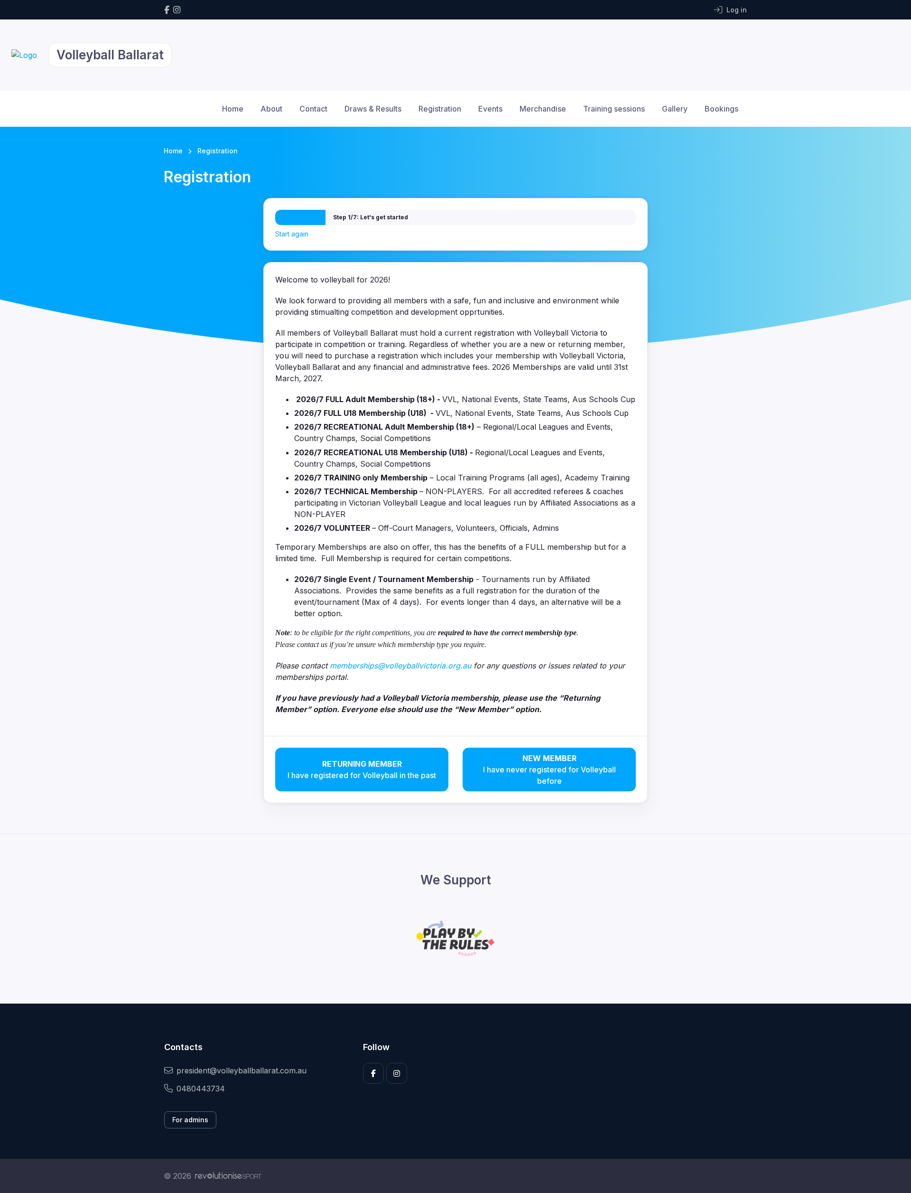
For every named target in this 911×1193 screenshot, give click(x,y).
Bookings (721, 108)
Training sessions (614, 108)
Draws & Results (372, 108)
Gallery (675, 108)
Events (490, 108)
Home (232, 108)
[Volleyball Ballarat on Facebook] (166, 10)
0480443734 (201, 1088)
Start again (291, 234)
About (271, 108)
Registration (439, 108)
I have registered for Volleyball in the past (362, 769)
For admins (190, 1120)
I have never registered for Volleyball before (549, 769)
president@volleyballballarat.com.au (242, 1070)
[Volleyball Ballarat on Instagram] (176, 10)
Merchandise (543, 108)
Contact (313, 108)
